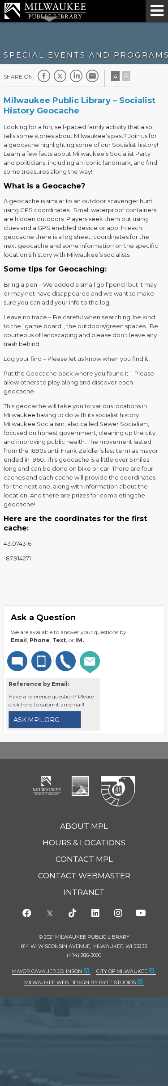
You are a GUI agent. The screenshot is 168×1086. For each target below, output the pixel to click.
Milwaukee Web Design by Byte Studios (80, 982)
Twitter (60, 76)
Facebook (44, 76)
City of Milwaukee (80, 786)
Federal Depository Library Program (117, 791)
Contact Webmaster (84, 875)
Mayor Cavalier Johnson (47, 971)
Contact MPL (84, 859)
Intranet (84, 892)
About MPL (84, 826)
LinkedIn (76, 76)
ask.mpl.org (36, 720)
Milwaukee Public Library (45, 10)
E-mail (92, 76)
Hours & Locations (84, 842)
